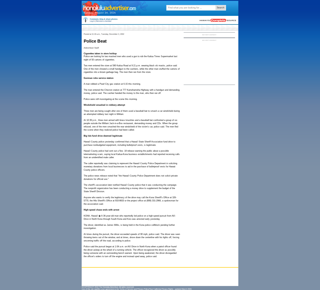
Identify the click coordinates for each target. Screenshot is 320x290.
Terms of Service (126, 289)
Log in (92, 21)
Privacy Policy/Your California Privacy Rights (155, 289)
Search (220, 7)
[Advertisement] (209, 62)
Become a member (104, 21)
